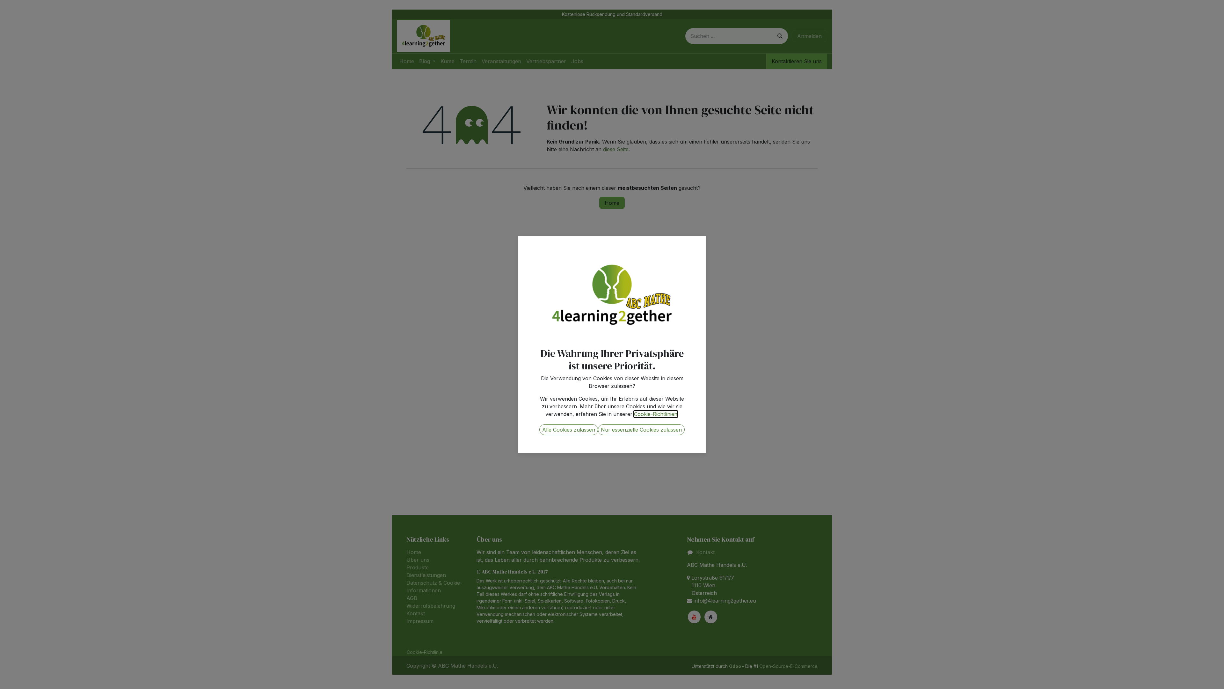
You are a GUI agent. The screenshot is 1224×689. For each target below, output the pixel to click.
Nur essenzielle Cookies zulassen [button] (641, 429)
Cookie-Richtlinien (655, 414)
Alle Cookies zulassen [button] (568, 429)
